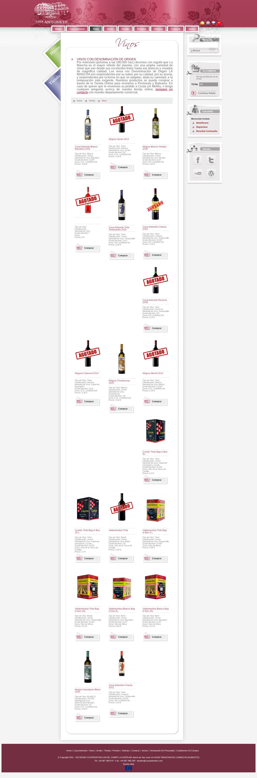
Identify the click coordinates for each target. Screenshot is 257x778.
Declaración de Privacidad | (163, 750)
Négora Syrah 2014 (119, 139)
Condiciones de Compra (187, 750)
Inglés (208, 23)
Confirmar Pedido (207, 93)
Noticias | (126, 750)
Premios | (116, 750)
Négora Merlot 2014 (153, 373)
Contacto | (136, 750)
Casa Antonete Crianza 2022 (120, 686)
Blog (211, 173)
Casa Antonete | (81, 750)
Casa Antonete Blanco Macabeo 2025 (86, 147)
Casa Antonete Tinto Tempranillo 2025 (119, 228)
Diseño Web (128, 764)
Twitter (211, 160)
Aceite (110, 28)
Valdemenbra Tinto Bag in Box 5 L (155, 531)
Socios (192, 28)
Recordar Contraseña (206, 131)
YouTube (198, 173)
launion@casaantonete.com (150, 761)
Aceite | (99, 750)
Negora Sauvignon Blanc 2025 (88, 690)
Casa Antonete (51, 12)
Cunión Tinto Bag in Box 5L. (155, 453)
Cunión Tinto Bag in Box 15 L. (87, 531)
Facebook (198, 160)
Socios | (145, 750)
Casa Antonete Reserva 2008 (155, 301)
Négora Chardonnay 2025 (119, 381)
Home (58, 28)
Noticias (158, 28)
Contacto (175, 28)
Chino (219, 23)
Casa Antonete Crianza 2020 (154, 228)
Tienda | (107, 750)
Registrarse (202, 127)
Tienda (125, 28)
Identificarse (202, 123)
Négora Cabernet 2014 (87, 373)
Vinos (96, 28)
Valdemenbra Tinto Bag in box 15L (87, 609)
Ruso (213, 23)
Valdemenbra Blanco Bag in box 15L (156, 609)
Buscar (196, 50)
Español (202, 23)
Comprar (89, 175)
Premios (141, 28)
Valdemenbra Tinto (118, 530)
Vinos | (92, 750)
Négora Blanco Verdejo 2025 (155, 147)
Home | (69, 750)
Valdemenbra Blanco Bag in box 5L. (122, 609)
